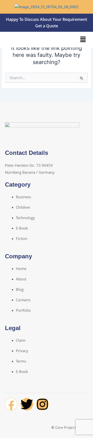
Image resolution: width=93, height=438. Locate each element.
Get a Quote (46, 26)
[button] (83, 39)
